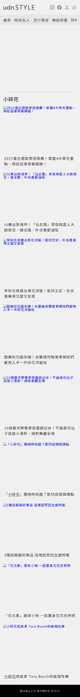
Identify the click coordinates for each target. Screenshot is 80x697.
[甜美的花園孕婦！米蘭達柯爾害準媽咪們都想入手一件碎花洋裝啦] (40, 329)
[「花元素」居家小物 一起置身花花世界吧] (40, 587)
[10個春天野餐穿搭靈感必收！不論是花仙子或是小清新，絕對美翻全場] (40, 400)
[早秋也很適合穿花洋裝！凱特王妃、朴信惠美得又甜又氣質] (40, 262)
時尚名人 (22, 20)
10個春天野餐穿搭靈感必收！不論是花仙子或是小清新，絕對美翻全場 (39, 430)
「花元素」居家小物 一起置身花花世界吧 (39, 615)
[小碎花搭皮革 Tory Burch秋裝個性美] (40, 648)
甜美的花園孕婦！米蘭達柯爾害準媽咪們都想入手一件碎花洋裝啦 (39, 359)
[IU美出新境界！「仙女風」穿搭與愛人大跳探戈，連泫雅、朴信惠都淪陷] (40, 196)
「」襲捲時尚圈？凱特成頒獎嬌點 (39, 494)
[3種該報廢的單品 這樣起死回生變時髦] (40, 527)
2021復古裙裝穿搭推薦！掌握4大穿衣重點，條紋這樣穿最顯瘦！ (39, 161)
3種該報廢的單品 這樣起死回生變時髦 (37, 555)
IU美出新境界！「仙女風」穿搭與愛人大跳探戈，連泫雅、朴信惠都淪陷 (39, 227)
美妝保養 (60, 20)
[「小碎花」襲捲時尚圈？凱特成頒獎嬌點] (40, 466)
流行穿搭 (41, 20)
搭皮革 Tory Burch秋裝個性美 (36, 676)
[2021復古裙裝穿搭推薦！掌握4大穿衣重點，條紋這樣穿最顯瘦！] (40, 130)
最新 (7, 20)
